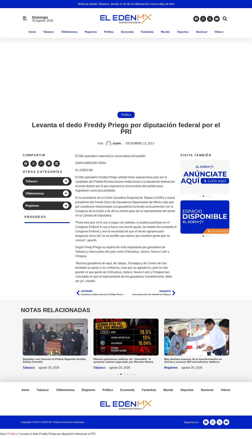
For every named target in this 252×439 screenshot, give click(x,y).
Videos (219, 31)
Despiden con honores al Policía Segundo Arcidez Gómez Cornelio (54, 360)
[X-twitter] (210, 19)
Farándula (147, 31)
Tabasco (48, 31)
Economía (127, 31)
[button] (26, 163)
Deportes (183, 31)
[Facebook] (196, 19)
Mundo (165, 31)
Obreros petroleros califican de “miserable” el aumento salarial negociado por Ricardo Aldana (123, 360)
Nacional (201, 31)
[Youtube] (217, 19)
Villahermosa (69, 31)
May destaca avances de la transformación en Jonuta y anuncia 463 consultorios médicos (193, 360)
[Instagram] (203, 19)
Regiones (91, 31)
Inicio (32, 31)
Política (109, 31)
